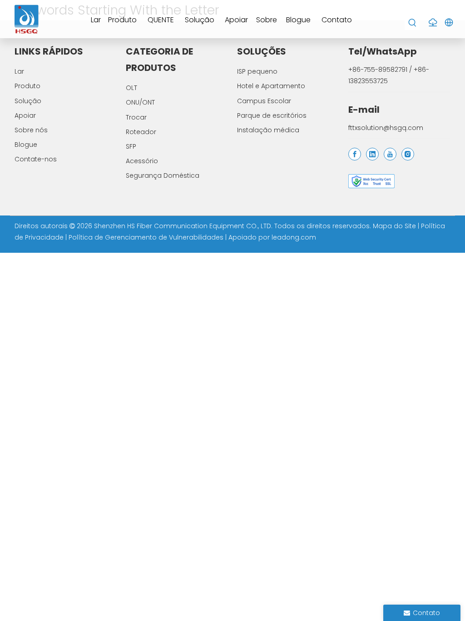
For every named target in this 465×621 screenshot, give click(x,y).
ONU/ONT (140, 102)
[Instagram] (407, 154)
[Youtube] (390, 154)
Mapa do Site (395, 225)
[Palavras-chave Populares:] (413, 23)
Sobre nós (31, 130)
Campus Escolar (264, 100)
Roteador (141, 131)
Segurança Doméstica (162, 175)
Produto (27, 85)
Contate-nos (36, 159)
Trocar (136, 117)
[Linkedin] (372, 154)
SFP (131, 146)
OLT (131, 87)
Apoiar (25, 115)
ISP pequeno (257, 71)
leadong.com (294, 237)
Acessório (142, 160)
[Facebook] (354, 154)
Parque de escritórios (272, 115)
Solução (28, 100)
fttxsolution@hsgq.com (385, 127)
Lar (19, 71)
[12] (371, 181)
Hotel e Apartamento (271, 85)
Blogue (26, 144)
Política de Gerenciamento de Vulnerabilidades (147, 237)
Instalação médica (268, 130)
